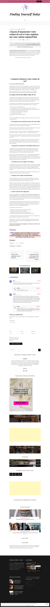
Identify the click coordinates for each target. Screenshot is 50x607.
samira (12, 39)
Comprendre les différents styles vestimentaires (17, 581)
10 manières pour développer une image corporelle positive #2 (35, 271)
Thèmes (28, 518)
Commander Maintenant (25, 419)
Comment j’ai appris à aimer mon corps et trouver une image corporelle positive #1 (14, 271)
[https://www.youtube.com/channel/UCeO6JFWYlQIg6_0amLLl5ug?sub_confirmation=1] (20, 474)
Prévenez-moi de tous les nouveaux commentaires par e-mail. (14, 339)
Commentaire (12, 320)
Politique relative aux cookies (29, 605)
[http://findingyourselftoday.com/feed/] (17, 474)
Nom (10, 331)
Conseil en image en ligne (30, 584)
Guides (27, 583)
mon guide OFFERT (27, 220)
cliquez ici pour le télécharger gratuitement (25, 46)
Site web (32, 331)
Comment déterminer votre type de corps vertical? (18, 593)
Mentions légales (29, 585)
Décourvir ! (39, 1)
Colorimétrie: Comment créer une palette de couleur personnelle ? (19, 587)
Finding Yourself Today (25, 14)
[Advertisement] (25, 435)
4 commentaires (27, 39)
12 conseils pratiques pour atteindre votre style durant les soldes (25, 532)
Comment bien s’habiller (30, 581)
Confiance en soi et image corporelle (17, 29)
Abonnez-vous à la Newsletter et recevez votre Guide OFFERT (26, 233)
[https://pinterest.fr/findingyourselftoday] (10, 474)
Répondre (39, 280)
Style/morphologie (24, 268)
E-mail (21, 331)
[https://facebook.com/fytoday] (14, 474)
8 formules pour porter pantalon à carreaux (25, 519)
